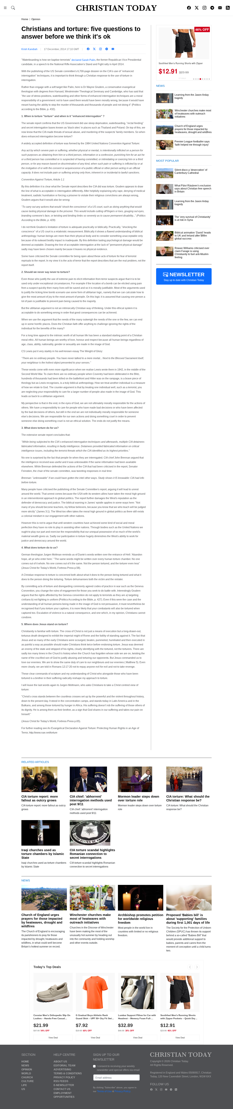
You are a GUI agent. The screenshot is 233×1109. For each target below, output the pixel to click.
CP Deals (182, 78)
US (23, 1089)
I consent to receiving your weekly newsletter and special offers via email (118, 1068)
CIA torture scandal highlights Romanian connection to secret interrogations (92, 853)
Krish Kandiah (29, 49)
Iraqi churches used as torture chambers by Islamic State (42, 853)
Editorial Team (64, 1065)
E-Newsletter (64, 1085)
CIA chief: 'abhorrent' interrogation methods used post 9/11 (91, 800)
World (26, 1073)
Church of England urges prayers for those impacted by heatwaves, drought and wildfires (41, 920)
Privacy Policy (64, 1077)
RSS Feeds (61, 1081)
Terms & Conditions (68, 1073)
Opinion (35, 19)
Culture (27, 1081)
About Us (60, 1061)
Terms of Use (104, 1091)
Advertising (62, 1069)
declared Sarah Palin (83, 59)
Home (24, 19)
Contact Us (62, 1089)
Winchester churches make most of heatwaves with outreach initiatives (90, 918)
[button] (5, 8)
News (25, 1065)
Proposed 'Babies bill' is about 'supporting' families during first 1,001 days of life (188, 918)
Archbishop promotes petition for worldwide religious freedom (140, 918)
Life (24, 1085)
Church (27, 1077)
